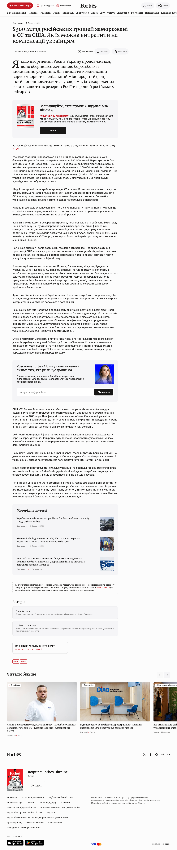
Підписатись (104, 392)
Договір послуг (14, 802)
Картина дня (17, 23)
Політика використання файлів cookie (60, 807)
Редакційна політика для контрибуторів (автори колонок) (37, 817)
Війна (94, 12)
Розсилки (66, 802)
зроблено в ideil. (161, 844)
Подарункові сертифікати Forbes (24, 827)
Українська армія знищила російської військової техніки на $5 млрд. (53, 520)
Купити (53, 130)
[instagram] (156, 754)
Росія (15, 661)
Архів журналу (14, 822)
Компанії (46, 12)
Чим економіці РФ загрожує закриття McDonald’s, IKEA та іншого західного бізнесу (48, 540)
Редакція (51, 812)
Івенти (30, 802)
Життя (111, 12)
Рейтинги (137, 12)
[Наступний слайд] (167, 675)
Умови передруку (47, 802)
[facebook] (150, 754)
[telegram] (163, 754)
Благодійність (55, 822)
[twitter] (144, 754)
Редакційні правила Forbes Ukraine (24, 812)
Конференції (65, 6)
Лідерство (123, 12)
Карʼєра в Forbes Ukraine (61, 797)
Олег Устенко (20, 51)
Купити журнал (47, 6)
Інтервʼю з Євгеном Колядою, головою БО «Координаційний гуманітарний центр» (41, 727)
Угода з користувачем (33, 797)
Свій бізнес (82, 12)
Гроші (56, 12)
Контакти (12, 797)
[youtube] (169, 754)
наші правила (103, 587)
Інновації (68, 12)
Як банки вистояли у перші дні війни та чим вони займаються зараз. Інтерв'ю (51, 561)
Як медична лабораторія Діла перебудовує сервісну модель (111, 726)
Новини (33, 12)
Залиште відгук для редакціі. (28, 649)
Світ (102, 12)
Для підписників (17, 12)
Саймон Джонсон (37, 51)
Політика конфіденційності (21, 807)
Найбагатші (152, 12)
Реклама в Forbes (35, 822)
